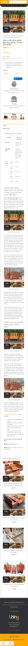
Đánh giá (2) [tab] (6, 128)
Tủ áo (20, 5)
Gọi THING (10, 644)
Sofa (8, 5)
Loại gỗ (5, 70)
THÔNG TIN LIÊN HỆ (14, 630)
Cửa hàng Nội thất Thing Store (12, 414)
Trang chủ (5, 35)
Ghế (17, 5)
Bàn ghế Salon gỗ (15, 37)
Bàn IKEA (3, 5)
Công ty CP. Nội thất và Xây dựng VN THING (14, 604)
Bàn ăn (13, 5)
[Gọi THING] (10, 642)
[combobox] (19, 2)
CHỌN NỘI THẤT (13, 35)
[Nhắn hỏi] (3, 643)
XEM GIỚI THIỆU (14, 611)
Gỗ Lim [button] (17, 73)
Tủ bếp (25, 5)
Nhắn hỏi (3, 644)
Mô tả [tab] (4, 125)
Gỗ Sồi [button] (6, 73)
